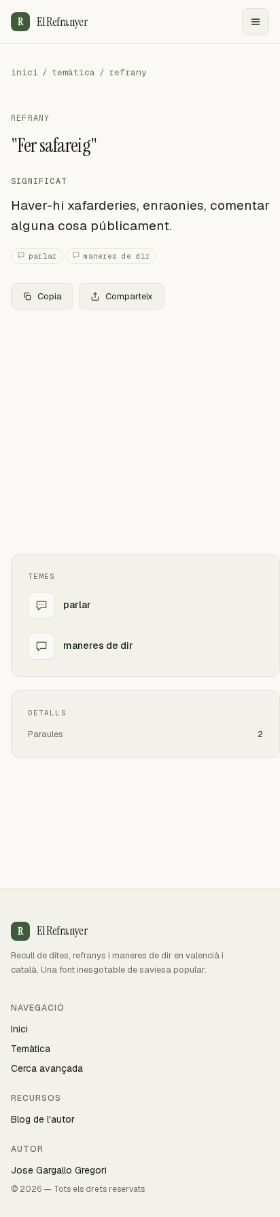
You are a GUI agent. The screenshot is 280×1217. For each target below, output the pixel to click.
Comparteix (129, 296)
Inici (19, 1029)
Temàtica (30, 1049)
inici (24, 72)
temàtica (73, 72)
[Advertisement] (140, 432)
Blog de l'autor (43, 1119)
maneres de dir (117, 256)
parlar (43, 256)
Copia (49, 296)
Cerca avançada (47, 1068)
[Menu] (255, 21)
